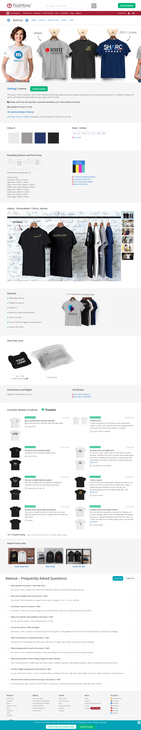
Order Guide (63, 698)
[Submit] (47, 5)
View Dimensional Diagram (83, 182)
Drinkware (37, 13)
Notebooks (64, 13)
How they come (53, 20)
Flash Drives (27, 13)
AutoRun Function (38, 706)
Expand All (118, 578)
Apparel (78, 13)
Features (42, 20)
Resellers (61, 708)
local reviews (41, 535)
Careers (87, 708)
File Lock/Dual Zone (39, 708)
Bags (72, 13)
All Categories (15, 13)
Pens (57, 13)
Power (9, 703)
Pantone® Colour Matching (41, 701)
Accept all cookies (86, 727)
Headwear (10, 711)
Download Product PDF (82, 179)
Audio (8, 713)
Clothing (11, 88)
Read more (94, 462)
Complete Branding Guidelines (84, 177)
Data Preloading (38, 698)
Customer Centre (64, 701)
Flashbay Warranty (64, 706)
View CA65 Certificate (81, 394)
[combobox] (68, 5)
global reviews (59, 535)
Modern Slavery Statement (93, 703)
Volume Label (37, 711)
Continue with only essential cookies (61, 727)
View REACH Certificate (82, 397)
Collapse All (130, 578)
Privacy (87, 706)
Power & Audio (48, 13)
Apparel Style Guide (81, 184)
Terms (87, 698)
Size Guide (77, 137)
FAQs (71, 20)
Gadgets (9, 715)
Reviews (64, 20)
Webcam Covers (12, 706)
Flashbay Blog (116, 698)
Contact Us (122, 13)
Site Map (61, 711)
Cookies (87, 701)
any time (103, 722)
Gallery (34, 20)
